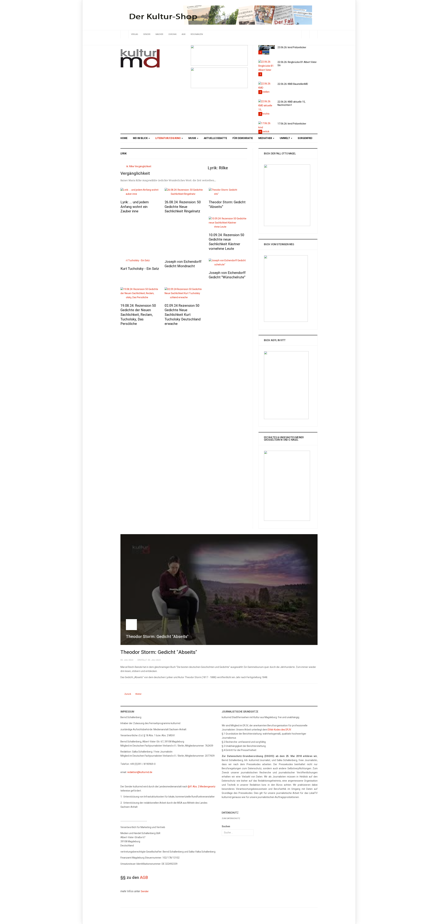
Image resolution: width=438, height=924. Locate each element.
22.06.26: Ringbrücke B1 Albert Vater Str (297, 63)
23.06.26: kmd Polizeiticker (292, 47)
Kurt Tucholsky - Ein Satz (139, 268)
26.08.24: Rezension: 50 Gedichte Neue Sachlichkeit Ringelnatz (183, 207)
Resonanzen (197, 34)
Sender (146, 34)
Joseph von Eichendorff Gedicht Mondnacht (183, 264)
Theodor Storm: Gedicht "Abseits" (227, 204)
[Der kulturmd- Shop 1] (219, 15)
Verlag (134, 34)
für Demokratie (243, 138)
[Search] (313, 34)
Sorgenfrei (305, 138)
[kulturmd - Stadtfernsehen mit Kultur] (140, 58)
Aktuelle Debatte (215, 138)
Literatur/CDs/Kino (168, 138)
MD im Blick (140, 138)
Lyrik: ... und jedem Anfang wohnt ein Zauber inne (134, 207)
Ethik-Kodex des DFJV (279, 729)
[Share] (305, 34)
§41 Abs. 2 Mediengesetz (201, 786)
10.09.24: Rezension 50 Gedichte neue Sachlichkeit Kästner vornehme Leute (226, 242)
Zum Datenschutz (231, 818)
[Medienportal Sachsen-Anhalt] (219, 55)
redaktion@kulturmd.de (139, 772)
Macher (159, 34)
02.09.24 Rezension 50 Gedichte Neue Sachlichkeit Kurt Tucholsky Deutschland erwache (183, 314)
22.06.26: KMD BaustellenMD (293, 84)
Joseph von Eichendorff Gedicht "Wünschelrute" (227, 275)
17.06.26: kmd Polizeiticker (292, 124)
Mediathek (265, 138)
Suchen (226, 826)
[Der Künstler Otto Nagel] (219, 78)
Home (123, 138)
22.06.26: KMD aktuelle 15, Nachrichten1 (291, 103)
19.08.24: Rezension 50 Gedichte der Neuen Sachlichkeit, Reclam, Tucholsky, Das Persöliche (138, 314)
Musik (192, 138)
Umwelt (285, 138)
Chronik (172, 34)
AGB (183, 34)
